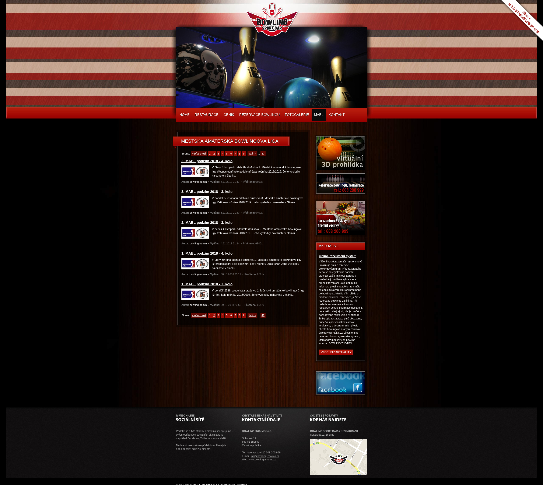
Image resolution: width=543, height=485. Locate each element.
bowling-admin (198, 181)
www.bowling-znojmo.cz (262, 459)
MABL (318, 115)
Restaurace (206, 115)
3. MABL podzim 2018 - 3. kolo (206, 192)
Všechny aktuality (336, 352)
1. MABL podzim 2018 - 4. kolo (206, 253)
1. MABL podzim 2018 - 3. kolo (206, 284)
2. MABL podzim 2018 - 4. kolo (206, 161)
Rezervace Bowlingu (259, 115)
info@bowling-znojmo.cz (265, 456)
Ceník (229, 115)
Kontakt (337, 115)
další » (252, 153)
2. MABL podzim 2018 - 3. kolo (206, 223)
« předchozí (199, 153)
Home (184, 115)
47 (263, 153)
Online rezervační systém (337, 256)
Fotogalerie (297, 115)
